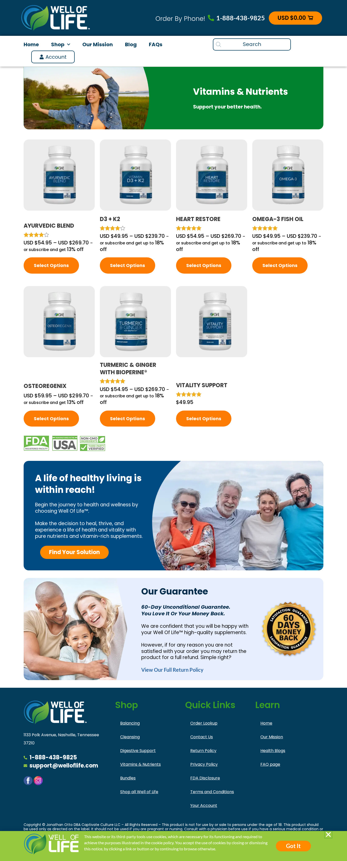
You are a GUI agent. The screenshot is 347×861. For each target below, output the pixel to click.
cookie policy (162, 842)
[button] (328, 834)
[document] (173, 430)
